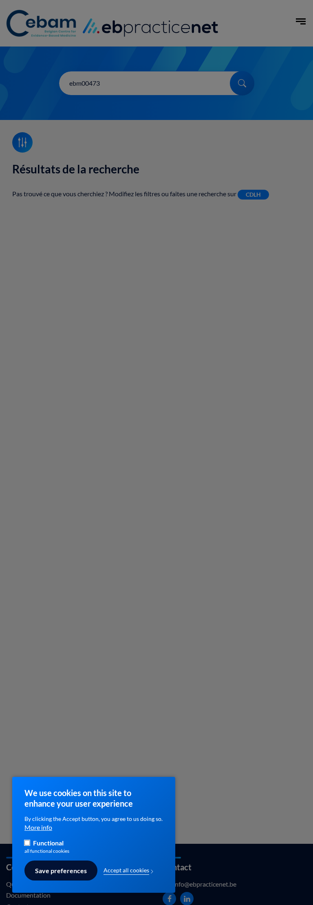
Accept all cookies (126, 870)
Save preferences (61, 870)
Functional (48, 843)
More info (38, 827)
